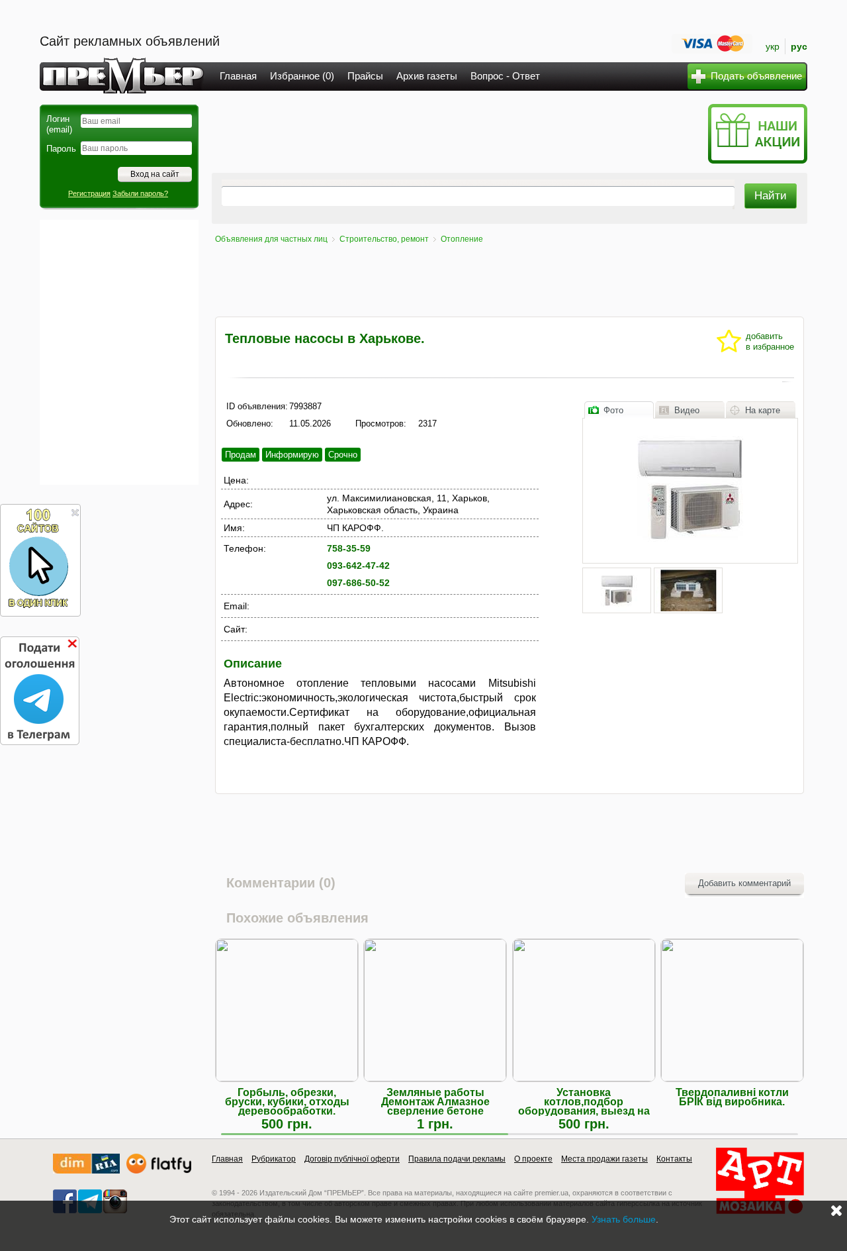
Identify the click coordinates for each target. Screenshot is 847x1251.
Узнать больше (624, 1219)
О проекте (533, 1159)
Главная (238, 75)
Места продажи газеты (604, 1159)
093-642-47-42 (358, 565)
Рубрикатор (273, 1159)
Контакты (674, 1159)
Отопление (462, 239)
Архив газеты (426, 75)
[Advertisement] (119, 352)
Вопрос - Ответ (505, 75)
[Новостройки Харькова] (86, 1171)
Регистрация (89, 193)
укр (773, 46)
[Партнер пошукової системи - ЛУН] (158, 1171)
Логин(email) (59, 124)
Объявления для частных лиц (271, 239)
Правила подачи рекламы (457, 1159)
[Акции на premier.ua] (757, 161)
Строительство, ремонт (384, 239)
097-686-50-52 (358, 582)
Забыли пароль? (140, 193)
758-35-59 (349, 548)
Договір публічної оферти (352, 1159)
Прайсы (365, 75)
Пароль (61, 149)
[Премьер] (122, 89)
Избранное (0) (302, 75)
